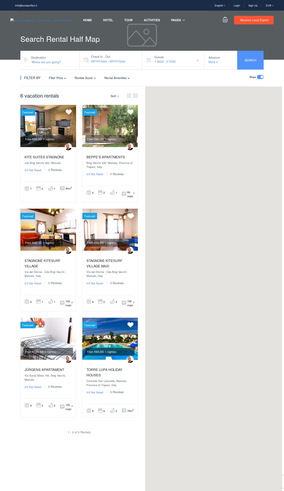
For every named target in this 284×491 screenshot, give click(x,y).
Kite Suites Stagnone (44, 157)
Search (250, 60)
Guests (159, 57)
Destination (38, 57)
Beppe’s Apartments (105, 157)
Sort (114, 96)
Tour (128, 20)
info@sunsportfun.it (26, 5)
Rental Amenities (115, 78)
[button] (213, 321)
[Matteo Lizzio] (68, 146)
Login (237, 5)
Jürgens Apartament (44, 369)
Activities (152, 20)
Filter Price (56, 78)
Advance (214, 57)
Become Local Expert (254, 20)
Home (87, 20)
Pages (176, 20)
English (219, 5)
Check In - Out (100, 57)
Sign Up (253, 5)
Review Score (84, 78)
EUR (269, 5)
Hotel (108, 20)
